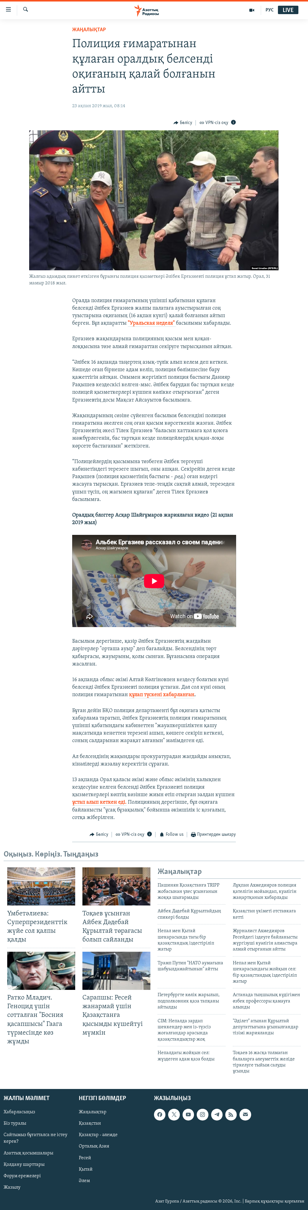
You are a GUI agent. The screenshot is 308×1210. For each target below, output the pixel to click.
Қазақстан (90, 1123)
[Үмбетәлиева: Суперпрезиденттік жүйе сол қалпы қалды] (41, 886)
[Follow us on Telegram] (217, 1114)
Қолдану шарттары (24, 1164)
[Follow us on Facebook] (159, 1114)
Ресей (85, 1157)
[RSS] (231, 1114)
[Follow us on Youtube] (188, 1114)
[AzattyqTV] (252, 10)
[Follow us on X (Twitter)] (174, 1114)
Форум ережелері (22, 1175)
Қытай (86, 1169)
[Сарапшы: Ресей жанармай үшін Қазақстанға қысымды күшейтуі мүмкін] (116, 971)
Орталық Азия (94, 1146)
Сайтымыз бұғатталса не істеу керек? (35, 1138)
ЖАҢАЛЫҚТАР (89, 30)
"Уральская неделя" (152, 323)
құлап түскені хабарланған (161, 695)
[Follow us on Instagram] (202, 1114)
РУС (270, 10)
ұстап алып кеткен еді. (99, 802)
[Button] (183, 123)
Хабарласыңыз (19, 1112)
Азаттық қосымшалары (28, 1153)
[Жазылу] (245, 1114)
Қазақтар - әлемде (98, 1135)
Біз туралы (15, 1123)
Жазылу (12, 1187)
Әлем (84, 1180)
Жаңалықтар (92, 1112)
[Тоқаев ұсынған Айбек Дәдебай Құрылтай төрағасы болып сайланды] (116, 886)
